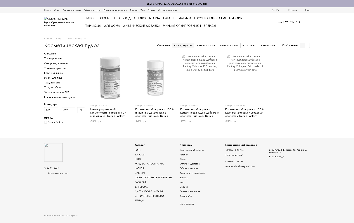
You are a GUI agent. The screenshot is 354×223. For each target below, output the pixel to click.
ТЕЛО (116, 18)
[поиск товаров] (263, 22)
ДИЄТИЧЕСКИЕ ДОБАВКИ (141, 26)
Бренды (134, 10)
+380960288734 (289, 22)
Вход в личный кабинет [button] (192, 150)
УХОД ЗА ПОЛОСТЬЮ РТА (141, 18)
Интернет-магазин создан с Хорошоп (61, 215)
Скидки (151, 10)
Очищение (50, 53)
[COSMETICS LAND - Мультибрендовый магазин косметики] (53, 152)
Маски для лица (53, 78)
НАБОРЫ (169, 18)
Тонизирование (53, 58)
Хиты (142, 10)
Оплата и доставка (72, 10)
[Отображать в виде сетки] (302, 45)
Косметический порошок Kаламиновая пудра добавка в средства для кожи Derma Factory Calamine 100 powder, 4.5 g (199, 116)
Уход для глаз (52, 82)
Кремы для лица (53, 73)
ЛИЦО (89, 18)
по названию (249, 45)
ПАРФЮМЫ (93, 26)
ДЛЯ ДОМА (112, 26)
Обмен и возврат (92, 10)
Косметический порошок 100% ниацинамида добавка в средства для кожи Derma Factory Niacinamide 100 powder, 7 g (154, 116)
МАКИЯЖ (184, 18)
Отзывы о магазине (167, 10)
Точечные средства (55, 68)
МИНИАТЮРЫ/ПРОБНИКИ (182, 26)
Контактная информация (115, 10)
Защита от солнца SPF (56, 92)
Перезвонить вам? (234, 155)
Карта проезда (276, 156)
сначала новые (268, 45)
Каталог (47, 10)
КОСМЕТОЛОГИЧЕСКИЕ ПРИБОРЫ (218, 18)
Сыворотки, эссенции (56, 63)
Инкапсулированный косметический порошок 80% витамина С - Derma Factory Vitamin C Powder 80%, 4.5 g (108, 114)
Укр (273, 10)
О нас (57, 10)
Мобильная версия (57, 173)
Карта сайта (186, 196)
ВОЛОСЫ (103, 18)
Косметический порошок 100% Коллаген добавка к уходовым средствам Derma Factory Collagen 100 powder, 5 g (244, 114)
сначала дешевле (206, 45)
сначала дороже (229, 45)
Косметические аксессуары (59, 97)
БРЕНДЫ (210, 26)
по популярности (183, 45)
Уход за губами (52, 87)
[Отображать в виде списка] (307, 45)
